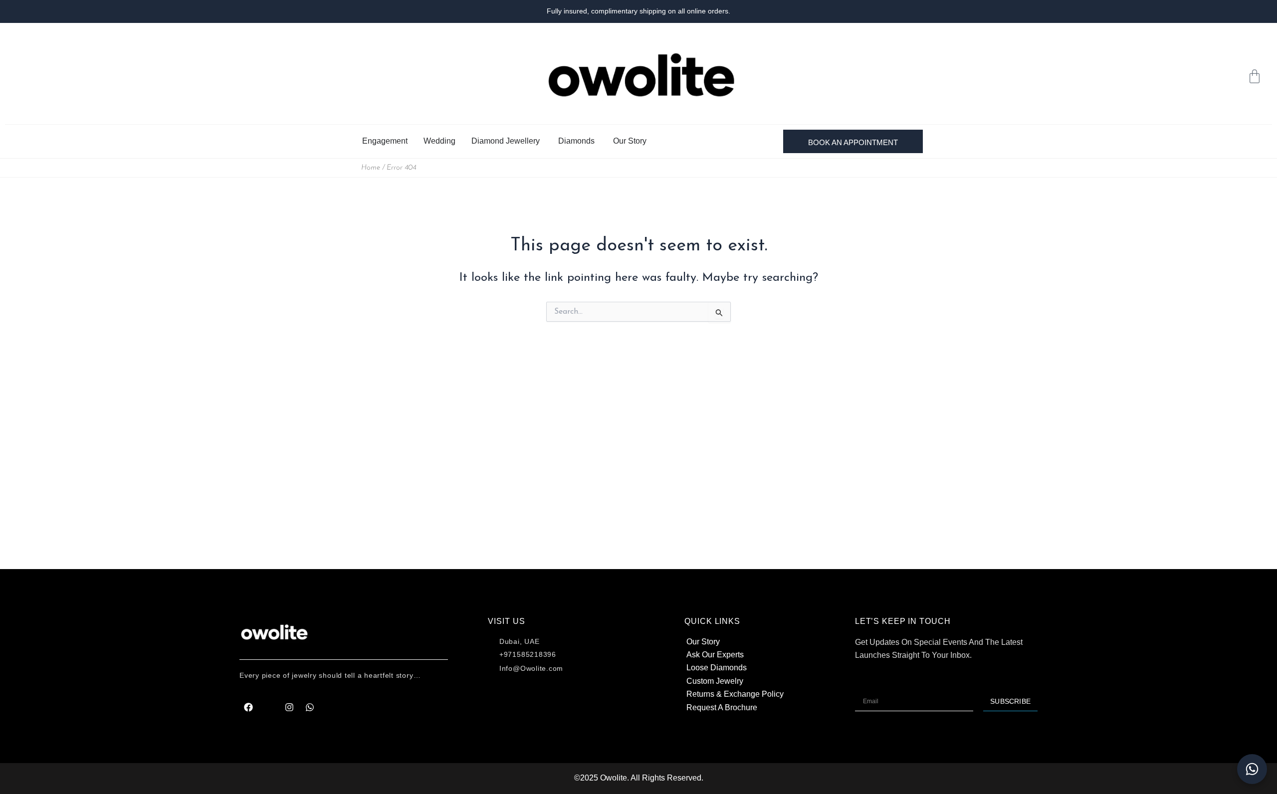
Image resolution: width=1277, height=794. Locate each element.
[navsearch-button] (1220, 76)
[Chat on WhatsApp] (1252, 769)
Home (370, 168)
